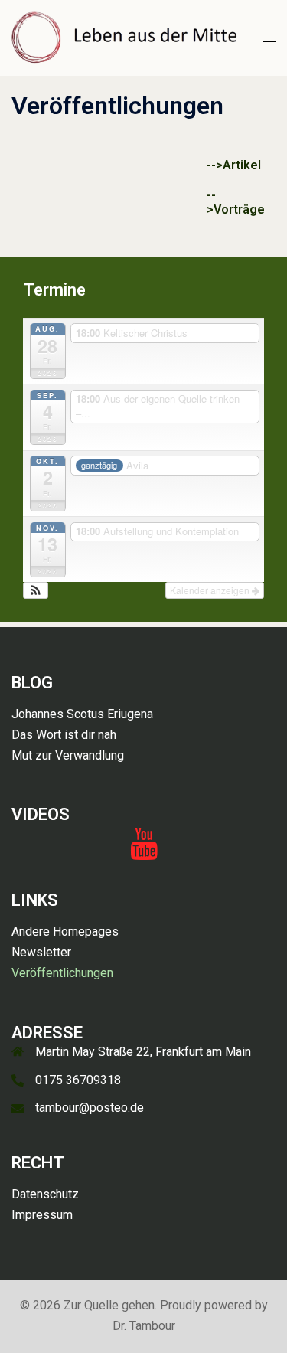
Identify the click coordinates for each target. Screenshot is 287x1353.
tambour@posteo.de (89, 1107)
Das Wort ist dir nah (63, 734)
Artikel (242, 165)
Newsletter (41, 952)
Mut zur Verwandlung (67, 755)
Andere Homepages (65, 931)
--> (215, 165)
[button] (35, 590)
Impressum (42, 1215)
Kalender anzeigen (211, 589)
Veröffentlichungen (62, 973)
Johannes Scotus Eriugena (82, 714)
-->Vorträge (236, 202)
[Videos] (144, 851)
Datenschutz (45, 1194)
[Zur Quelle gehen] (125, 37)
